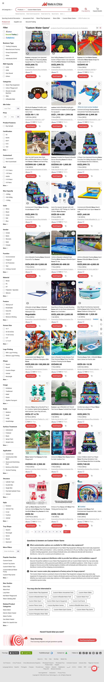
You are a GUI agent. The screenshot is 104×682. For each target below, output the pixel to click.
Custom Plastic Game (35, 605)
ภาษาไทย (90, 667)
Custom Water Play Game (85, 609)
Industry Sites (82, 663)
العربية (68, 667)
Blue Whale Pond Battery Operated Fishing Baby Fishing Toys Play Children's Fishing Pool (89, 309)
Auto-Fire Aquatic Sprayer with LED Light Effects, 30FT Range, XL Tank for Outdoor (63, 209)
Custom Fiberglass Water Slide (38, 614)
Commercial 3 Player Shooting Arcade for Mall (36, 208)
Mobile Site (64, 659)
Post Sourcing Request (87, 640)
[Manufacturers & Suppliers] (52, 4)
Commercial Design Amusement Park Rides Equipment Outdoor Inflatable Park (88, 111)
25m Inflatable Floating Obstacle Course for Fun (37, 258)
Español (16, 667)
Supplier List (18, 22)
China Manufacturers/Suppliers (31, 663)
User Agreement (42, 672)
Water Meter (7, 610)
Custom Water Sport (35, 601)
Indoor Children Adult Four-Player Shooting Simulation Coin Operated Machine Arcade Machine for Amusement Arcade (89, 459)
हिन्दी (85, 667)
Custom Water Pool (82, 597)
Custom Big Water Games (56, 605)
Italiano (48, 667)
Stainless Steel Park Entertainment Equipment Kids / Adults (89, 510)
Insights (57, 664)
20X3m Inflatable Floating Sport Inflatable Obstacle (89, 259)
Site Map (56, 659)
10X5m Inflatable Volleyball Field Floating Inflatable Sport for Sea (63, 259)
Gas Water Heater (8, 619)
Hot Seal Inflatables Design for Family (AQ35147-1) (88, 59)
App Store (14, 653)
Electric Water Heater (9, 613)
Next (66, 532)
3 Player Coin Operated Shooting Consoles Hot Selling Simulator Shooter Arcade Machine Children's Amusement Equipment (89, 159)
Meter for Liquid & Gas (10, 622)
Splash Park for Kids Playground (36, 458)
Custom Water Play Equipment (38, 592)
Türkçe (97, 667)
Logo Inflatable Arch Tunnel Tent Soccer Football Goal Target (63, 408)
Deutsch (54, 667)
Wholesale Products (48, 663)
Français (31, 667)
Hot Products (6, 663)
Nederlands (61, 667)
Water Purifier (7, 616)
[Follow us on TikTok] (84, 653)
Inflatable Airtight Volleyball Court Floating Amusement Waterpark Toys (36, 309)
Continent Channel (72, 663)
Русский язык (39, 667)
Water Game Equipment (33, 14)
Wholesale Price (60, 663)
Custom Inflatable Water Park (62, 597)
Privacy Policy (62, 672)
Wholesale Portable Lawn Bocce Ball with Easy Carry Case (36, 109)
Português (24, 667)
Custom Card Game (79, 601)
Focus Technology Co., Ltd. (53, 675)
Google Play (26, 653)
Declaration (52, 672)
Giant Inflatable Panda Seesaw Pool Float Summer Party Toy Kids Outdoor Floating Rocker (62, 359)
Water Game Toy (45, 14)
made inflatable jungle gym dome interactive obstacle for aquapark (63, 109)
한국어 (74, 667)
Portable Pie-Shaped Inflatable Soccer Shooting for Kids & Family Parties (63, 159)
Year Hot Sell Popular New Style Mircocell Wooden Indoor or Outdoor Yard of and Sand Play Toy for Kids (36, 159)
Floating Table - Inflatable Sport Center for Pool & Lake (89, 358)
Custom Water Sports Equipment (57, 601)
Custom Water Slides (85, 592)
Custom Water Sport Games (62, 609)
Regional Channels (93, 663)
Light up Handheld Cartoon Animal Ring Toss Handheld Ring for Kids (37, 509)
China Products (17, 663)
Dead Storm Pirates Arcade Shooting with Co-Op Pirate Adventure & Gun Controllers (63, 309)
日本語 (80, 667)
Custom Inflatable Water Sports (38, 609)
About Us (40, 659)
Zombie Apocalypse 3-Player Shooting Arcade (88, 408)
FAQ (46, 659)
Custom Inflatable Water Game (78, 605)
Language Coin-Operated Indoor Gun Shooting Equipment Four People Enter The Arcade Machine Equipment (36, 59)
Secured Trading (31, 22)
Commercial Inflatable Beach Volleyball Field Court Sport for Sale (89, 209)
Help (50, 659)
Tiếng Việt (46, 669)
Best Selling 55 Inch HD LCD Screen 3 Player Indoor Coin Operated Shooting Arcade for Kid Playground (63, 59)
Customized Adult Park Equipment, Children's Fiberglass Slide (37, 359)
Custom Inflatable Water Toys (38, 597)
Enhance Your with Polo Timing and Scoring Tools (63, 508)
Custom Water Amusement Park (63, 592)
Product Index (49, 664)
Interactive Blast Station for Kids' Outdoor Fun (63, 458)
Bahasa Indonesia (56, 669)
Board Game (55, 14)
